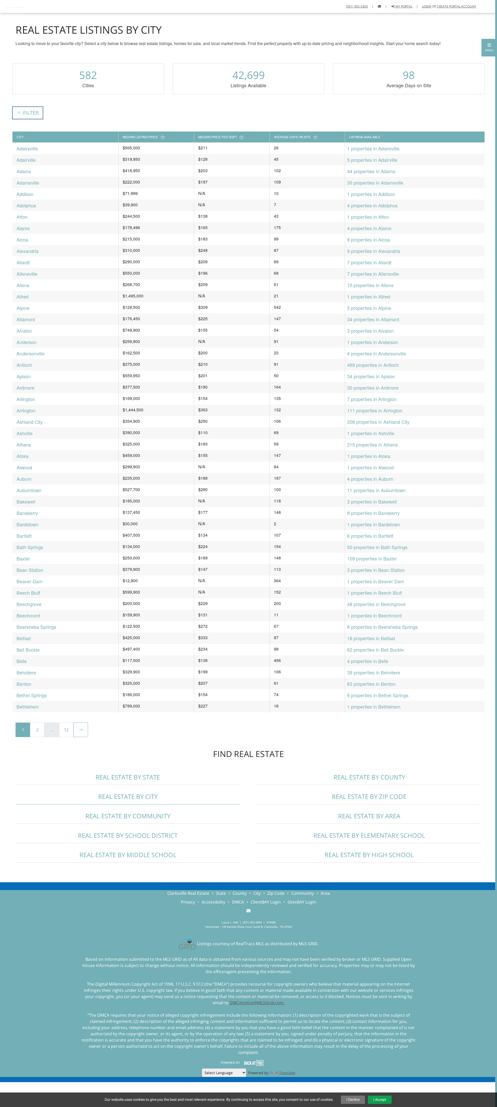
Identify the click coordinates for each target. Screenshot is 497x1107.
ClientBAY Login (266, 902)
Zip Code (275, 893)
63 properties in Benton (371, 683)
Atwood (24, 467)
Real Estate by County (369, 777)
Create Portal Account (456, 6)
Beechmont (28, 615)
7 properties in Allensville (373, 273)
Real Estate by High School (369, 854)
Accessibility (213, 902)
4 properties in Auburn (370, 478)
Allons (23, 285)
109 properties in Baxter (372, 558)
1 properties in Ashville (370, 433)
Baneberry (27, 512)
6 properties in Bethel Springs (377, 695)
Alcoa (22, 239)
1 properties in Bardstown (373, 524)
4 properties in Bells (367, 661)
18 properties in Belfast (371, 638)
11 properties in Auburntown (376, 490)
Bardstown (28, 524)
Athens (24, 444)
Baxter (23, 558)
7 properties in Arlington (372, 399)
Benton (24, 683)
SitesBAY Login (302, 902)
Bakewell (26, 501)
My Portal (403, 6)
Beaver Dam (29, 581)
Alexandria (28, 250)
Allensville (27, 273)
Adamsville (28, 182)
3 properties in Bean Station (376, 569)
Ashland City (30, 421)
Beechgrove (29, 604)
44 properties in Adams (371, 171)
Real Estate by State (128, 777)
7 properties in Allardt (369, 262)
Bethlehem (28, 706)
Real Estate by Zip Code (369, 796)
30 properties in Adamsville (375, 182)
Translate (287, 1072)
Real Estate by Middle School (127, 854)
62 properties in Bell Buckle (375, 649)
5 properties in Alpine (369, 307)
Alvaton (24, 330)
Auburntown (29, 490)
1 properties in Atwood (370, 467)
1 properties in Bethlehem (373, 706)
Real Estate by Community (127, 816)
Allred (22, 296)
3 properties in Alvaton (370, 330)
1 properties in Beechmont (374, 615)
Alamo (23, 228)
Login (426, 6)
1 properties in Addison (371, 194)
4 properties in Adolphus (372, 205)
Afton (22, 216)
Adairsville (27, 148)
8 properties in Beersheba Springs (382, 626)
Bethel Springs (32, 695)
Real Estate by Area (369, 816)
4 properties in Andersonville (376, 353)
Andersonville (31, 353)
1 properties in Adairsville (373, 148)
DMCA (238, 902)
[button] (489, 47)
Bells (22, 661)
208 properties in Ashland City (378, 421)
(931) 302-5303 (357, 6)
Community (302, 893)
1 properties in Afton (368, 216)
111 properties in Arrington (374, 410)
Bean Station (30, 569)
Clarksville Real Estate (188, 893)
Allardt (23, 262)
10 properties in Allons (370, 285)
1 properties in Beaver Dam (375, 581)
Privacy (188, 902)
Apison (24, 376)
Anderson (26, 342)
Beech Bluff (28, 592)
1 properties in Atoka (368, 456)
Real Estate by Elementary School (369, 835)
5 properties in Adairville (372, 159)
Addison (25, 194)
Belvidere (26, 672)
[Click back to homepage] (15, 6)
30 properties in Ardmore (373, 387)
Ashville (25, 433)
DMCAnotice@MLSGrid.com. (257, 1003)
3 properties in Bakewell (372, 501)
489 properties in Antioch (373, 364)
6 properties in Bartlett (370, 535)
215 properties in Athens (372, 444)
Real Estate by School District (128, 835)
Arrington (26, 410)
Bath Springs (30, 547)
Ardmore (25, 387)
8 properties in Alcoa (368, 239)
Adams (24, 171)
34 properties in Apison (371, 376)
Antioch (24, 364)
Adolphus (26, 205)
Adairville (26, 159)
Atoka (22, 456)
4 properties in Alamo (369, 228)
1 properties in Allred (368, 296)
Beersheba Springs (36, 626)
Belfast (24, 638)
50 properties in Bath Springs (377, 547)
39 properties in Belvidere (373, 672)
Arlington (26, 399)
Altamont (26, 319)
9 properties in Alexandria (373, 250)
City (257, 893)
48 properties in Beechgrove (376, 604)
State (221, 893)
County (240, 893)
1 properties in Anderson (372, 342)
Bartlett (24, 535)
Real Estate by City (128, 796)
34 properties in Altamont (373, 319)
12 (66, 730)
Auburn (24, 478)
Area (325, 893)
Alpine (23, 307)
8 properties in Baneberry (373, 512)
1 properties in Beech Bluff (374, 592)
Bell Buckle (28, 649)
